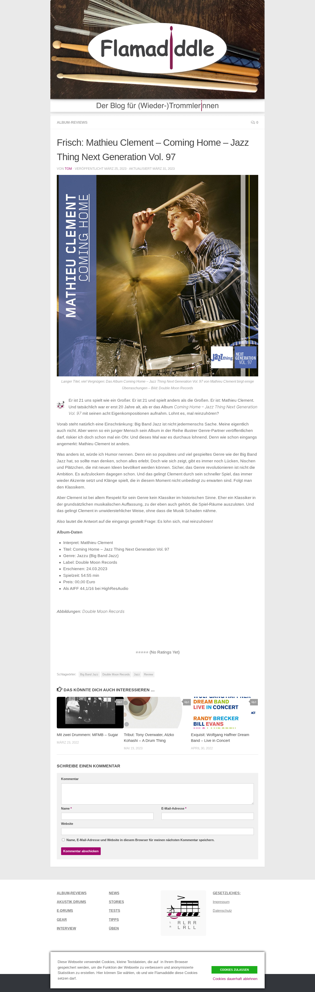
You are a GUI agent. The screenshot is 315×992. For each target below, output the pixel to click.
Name (66, 808)
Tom (68, 168)
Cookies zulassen (234, 969)
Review (148, 674)
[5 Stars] (147, 652)
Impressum (221, 902)
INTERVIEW (66, 928)
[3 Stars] (142, 652)
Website (67, 823)
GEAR (62, 919)
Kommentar (70, 779)
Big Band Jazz (89, 674)
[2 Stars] (139, 652)
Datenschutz (222, 910)
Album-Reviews (72, 122)
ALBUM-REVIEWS (72, 893)
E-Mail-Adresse (173, 808)
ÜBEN (114, 928)
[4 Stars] (144, 652)
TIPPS (114, 919)
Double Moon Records (116, 674)
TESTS (114, 910)
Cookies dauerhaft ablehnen (235, 979)
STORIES (116, 902)
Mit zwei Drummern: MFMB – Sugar (87, 735)
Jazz (137, 674)
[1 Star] (137, 652)
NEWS (114, 893)
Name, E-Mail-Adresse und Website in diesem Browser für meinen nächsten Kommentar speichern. (140, 840)
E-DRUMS (65, 910)
